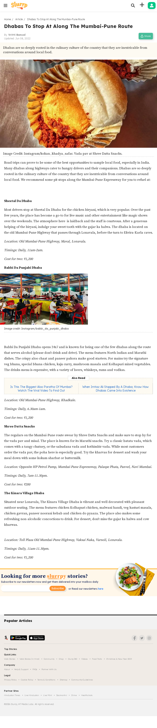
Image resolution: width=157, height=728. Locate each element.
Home (7, 19)
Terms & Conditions (46, 679)
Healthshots (87, 695)
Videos (84, 659)
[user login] (152, 5)
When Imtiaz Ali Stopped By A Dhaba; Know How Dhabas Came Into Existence (115, 388)
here (100, 588)
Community (49, 659)
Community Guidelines (82, 679)
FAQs (35, 669)
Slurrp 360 (72, 659)
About (7, 669)
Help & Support (21, 669)
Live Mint (47, 695)
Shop (61, 659)
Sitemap (63, 679)
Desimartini (61, 695)
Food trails (97, 659)
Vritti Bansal (17, 34)
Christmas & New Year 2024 (119, 659)
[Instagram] (149, 638)
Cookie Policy (27, 679)
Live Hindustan (32, 695)
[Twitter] (142, 638)
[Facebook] (134, 638)
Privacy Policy (10, 679)
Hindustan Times (12, 695)
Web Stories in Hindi (29, 659)
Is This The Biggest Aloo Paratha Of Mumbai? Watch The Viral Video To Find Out (41, 388)
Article (19, 19)
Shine (74, 695)
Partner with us (49, 669)
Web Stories (9, 659)
